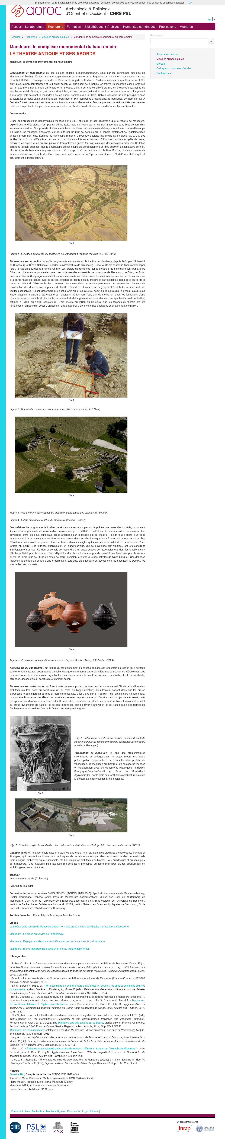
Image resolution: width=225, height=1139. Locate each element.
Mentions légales (55, 1111)
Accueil (16, 26)
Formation (74, 26)
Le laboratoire (34, 26)
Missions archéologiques (55, 37)
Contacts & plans (20, 1111)
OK (190, 2)
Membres (186, 26)
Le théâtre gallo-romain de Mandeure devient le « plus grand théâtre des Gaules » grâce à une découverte (69, 926)
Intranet (94, 1111)
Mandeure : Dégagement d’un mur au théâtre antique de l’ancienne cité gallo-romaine (57, 941)
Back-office (38, 1111)
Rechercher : (157, 35)
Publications (167, 26)
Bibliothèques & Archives (102, 26)
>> (210, 41)
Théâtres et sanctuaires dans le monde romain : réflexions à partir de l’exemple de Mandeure (81, 1048)
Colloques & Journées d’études (173, 68)
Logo (85, 1111)
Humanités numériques (139, 26)
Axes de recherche (167, 54)
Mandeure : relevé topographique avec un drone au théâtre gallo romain (50, 948)
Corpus (160, 63)
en (209, 19)
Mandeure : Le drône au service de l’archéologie (37, 934)
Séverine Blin (17, 1074)
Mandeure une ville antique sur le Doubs (80, 1022)
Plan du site (73, 1111)
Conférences (163, 73)
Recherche (55, 26)
